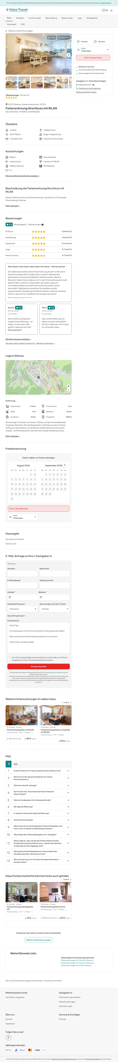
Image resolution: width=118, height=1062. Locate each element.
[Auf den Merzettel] (35, 708)
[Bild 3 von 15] (37, 82)
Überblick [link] (20, 18)
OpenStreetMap (58, 394)
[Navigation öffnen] (111, 10)
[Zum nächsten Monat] (64, 465)
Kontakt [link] (9, 1019)
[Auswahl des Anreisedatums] (23, 597)
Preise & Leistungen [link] (67, 1002)
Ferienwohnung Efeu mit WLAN (20, 730)
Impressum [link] (10, 1023)
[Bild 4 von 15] (49, 82)
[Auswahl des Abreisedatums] (54, 597)
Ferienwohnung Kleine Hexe (53, 906)
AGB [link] (36, 674)
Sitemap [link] (62, 1019)
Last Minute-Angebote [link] (15, 997)
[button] (51, 38)
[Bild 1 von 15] (11, 82)
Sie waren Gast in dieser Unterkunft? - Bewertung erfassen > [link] (30, 343)
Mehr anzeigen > (13, 436)
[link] (9, 1037)
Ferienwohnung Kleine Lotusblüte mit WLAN (55, 731)
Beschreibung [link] (51, 18)
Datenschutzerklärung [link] (57, 672)
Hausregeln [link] (11, 24)
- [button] (68, 389)
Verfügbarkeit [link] (92, 18)
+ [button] (68, 386)
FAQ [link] (23, 24)
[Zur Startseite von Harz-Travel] (17, 10)
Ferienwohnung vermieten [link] (70, 997)
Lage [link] (80, 18)
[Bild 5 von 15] (62, 82)
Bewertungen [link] (67, 18)
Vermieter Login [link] (65, 1006)
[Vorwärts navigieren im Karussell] (71, 702)
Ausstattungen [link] (35, 18)
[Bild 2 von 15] (24, 82)
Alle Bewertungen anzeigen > (18, 339)
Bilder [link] (9, 18)
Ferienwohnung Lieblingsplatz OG (20, 907)
